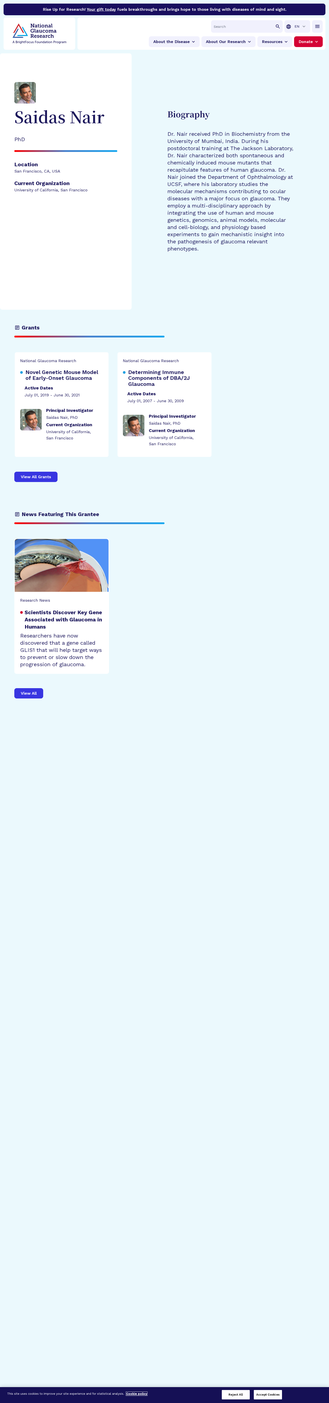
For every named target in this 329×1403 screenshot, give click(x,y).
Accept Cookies (268, 1394)
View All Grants (36, 476)
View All (29, 693)
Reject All (236, 1394)
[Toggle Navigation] (317, 26)
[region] (164, 1395)
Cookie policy (136, 1393)
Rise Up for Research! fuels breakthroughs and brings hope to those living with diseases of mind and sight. (164, 9)
